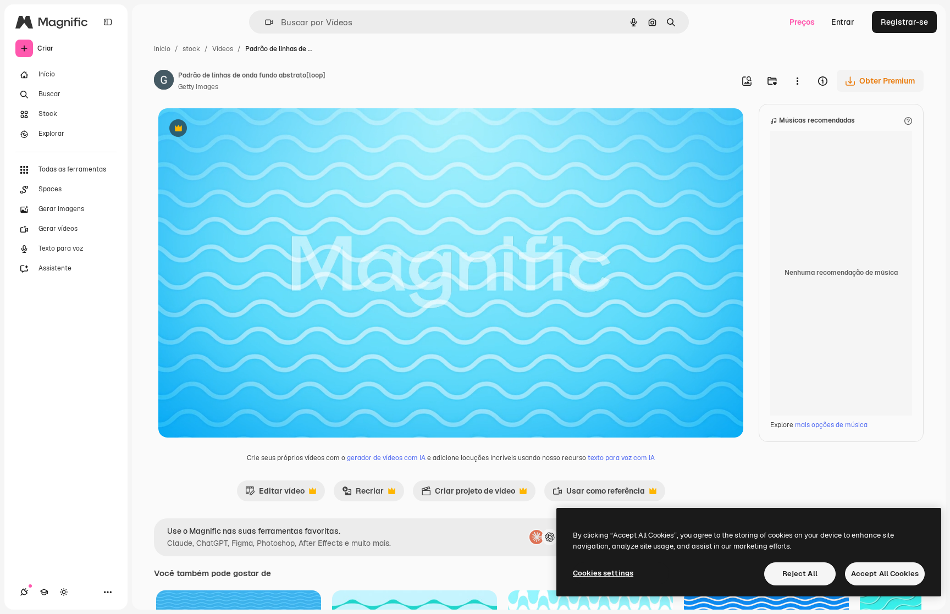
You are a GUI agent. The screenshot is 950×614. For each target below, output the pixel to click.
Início (162, 49)
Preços (802, 22)
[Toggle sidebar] (108, 22)
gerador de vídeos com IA (386, 457)
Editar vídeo (275, 493)
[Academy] (44, 592)
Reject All (800, 573)
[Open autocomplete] (265, 22)
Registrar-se (904, 22)
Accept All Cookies (885, 573)
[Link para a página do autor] (164, 81)
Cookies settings (603, 573)
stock (191, 49)
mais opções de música (831, 425)
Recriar (363, 493)
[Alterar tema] (64, 592)
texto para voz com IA (621, 457)
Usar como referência (599, 493)
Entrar (842, 22)
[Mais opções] (797, 81)
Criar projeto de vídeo (468, 493)
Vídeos (222, 49)
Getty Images (198, 86)
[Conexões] (24, 592)
